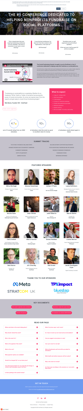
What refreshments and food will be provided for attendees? (57, 350)
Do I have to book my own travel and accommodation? (59, 333)
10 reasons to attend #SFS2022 (61, 313)
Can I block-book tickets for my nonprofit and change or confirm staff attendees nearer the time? (19, 366)
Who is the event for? (10, 338)
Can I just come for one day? (52, 344)
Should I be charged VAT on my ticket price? (16, 360)
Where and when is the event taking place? (16, 327)
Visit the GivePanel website (41, 402)
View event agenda (9, 109)
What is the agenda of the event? (13, 344)
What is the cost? (9, 349)
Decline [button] (63, 8)
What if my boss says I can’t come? (54, 327)
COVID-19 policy (21, 313)
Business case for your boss (61, 307)
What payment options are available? (14, 355)
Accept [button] (58, 8)
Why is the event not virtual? (52, 361)
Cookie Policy (50, 405)
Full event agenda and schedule (21, 307)
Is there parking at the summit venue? (15, 372)
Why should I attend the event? (13, 333)
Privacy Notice (42, 405)
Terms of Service (33, 405)
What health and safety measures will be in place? (58, 356)
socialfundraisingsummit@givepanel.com (45, 389)
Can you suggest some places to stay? (55, 338)
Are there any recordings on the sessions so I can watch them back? (59, 367)
